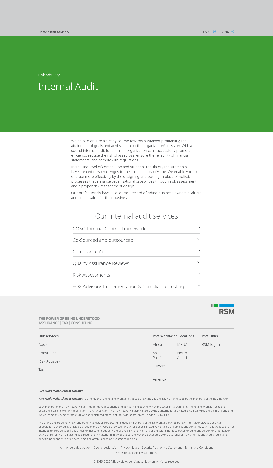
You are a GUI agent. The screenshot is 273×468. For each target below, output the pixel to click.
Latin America (159, 377)
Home (43, 32)
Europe (159, 366)
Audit (43, 344)
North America (183, 355)
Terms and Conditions (199, 447)
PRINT (207, 31)
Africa (157, 344)
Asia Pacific (158, 355)
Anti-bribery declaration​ (75, 447)
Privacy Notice (130, 447)
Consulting (48, 352)
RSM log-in (211, 344)
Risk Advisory (59, 32)
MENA (182, 344)
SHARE (225, 31)
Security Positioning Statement (162, 447)
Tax (41, 369)
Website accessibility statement (136, 453)
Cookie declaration (106, 447)
